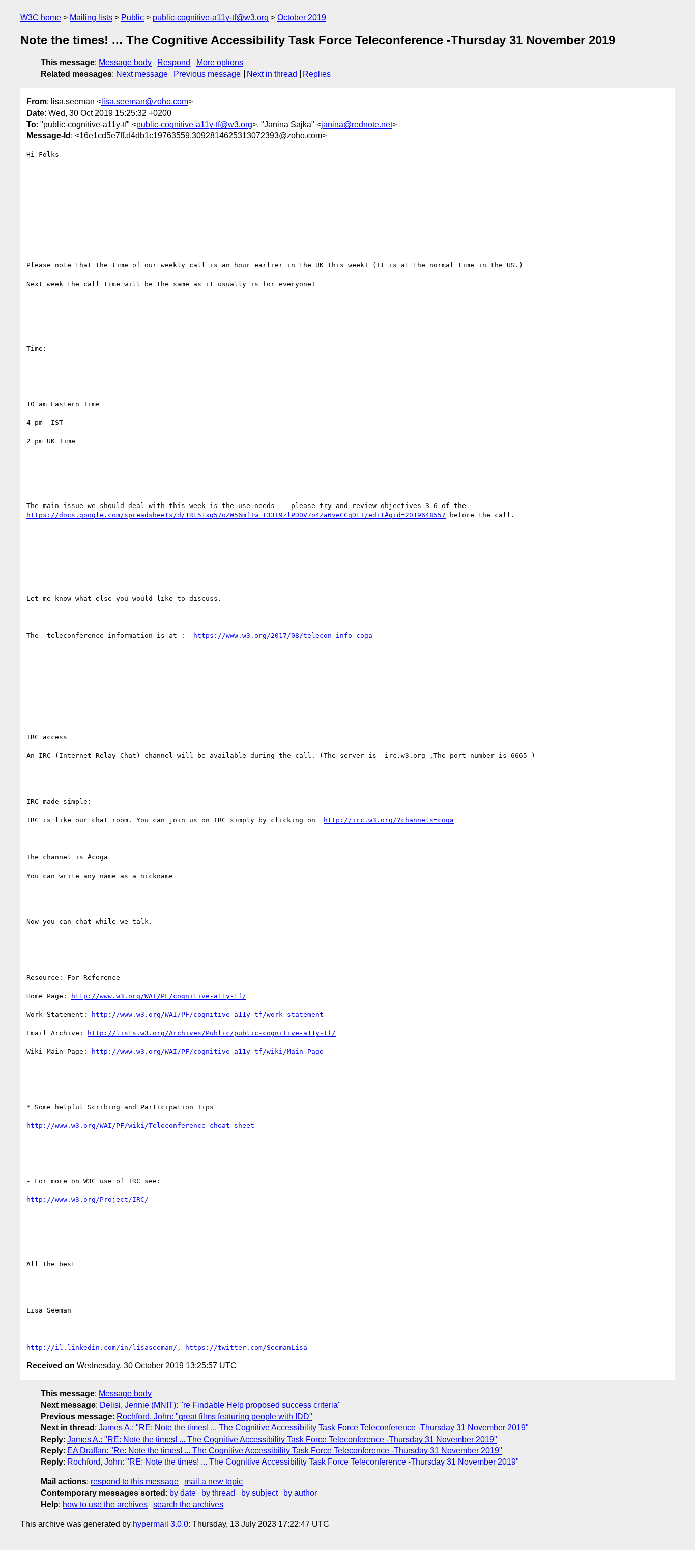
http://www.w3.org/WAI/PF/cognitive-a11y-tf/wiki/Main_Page (208, 1051)
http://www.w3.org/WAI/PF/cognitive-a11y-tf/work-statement (208, 1014)
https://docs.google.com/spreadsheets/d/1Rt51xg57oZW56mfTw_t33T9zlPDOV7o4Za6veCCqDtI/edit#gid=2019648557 (236, 515)
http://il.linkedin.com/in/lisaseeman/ (101, 1347)
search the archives (188, 1504)
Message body (125, 62)
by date (182, 1492)
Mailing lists (91, 17)
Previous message (207, 74)
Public (132, 17)
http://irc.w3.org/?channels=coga (389, 820)
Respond (173, 62)
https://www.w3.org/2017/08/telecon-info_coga (282, 635)
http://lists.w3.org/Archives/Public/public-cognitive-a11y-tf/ (212, 1033)
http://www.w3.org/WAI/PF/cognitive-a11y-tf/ (158, 996)
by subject (259, 1492)
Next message (142, 74)
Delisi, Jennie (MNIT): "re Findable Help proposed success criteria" (220, 1404)
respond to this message (135, 1481)
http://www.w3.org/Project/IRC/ (87, 1199)
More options (219, 62)
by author (300, 1492)
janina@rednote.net (356, 124)
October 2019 (301, 17)
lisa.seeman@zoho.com (144, 101)
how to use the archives (105, 1504)
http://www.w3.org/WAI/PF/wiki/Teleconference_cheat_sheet (140, 1125)
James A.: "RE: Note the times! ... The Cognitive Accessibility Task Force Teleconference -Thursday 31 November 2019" (314, 1427)
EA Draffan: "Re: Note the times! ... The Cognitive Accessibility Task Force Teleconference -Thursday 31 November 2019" (284, 1450)
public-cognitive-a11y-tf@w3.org (211, 17)
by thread (218, 1492)
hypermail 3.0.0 (160, 1523)
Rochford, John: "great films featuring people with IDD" (214, 1416)
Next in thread (272, 74)
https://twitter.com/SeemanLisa (246, 1347)
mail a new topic (213, 1481)
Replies (317, 74)
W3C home (40, 17)
